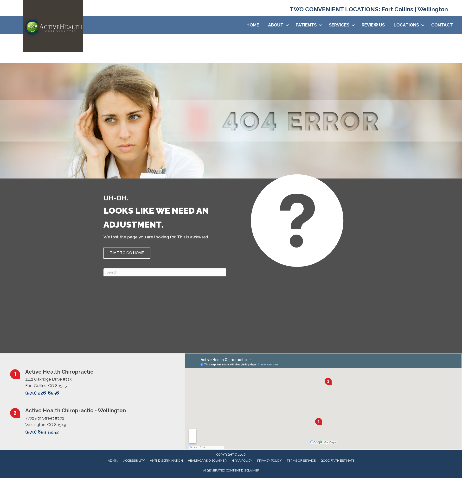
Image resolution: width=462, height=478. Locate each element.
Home (252, 24)
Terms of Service (301, 460)
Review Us (373, 24)
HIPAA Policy (242, 460)
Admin (113, 460)
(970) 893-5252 (42, 432)
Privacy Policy (269, 460)
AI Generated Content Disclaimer (231, 470)
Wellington (432, 9)
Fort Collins (396, 9)
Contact (442, 24)
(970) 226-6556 (42, 393)
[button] (287, 25)
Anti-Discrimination (166, 460)
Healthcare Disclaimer (207, 460)
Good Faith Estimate (337, 460)
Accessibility (134, 460)
